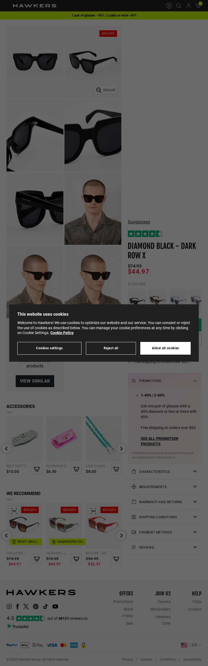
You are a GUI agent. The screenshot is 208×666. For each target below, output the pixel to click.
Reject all (111, 348)
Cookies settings (49, 348)
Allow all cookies (165, 348)
